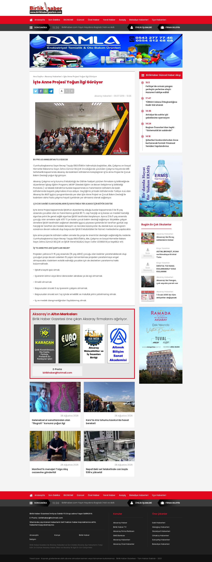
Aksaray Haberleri (53, 76)
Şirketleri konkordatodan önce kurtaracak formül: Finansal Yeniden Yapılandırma (162, 143)
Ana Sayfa (38, 76)
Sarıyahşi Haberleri (161, 539)
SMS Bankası (119, 535)
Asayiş (122, 19)
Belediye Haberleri (138, 19)
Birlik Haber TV (119, 527)
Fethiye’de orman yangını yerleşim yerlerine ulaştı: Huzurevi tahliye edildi (159, 89)
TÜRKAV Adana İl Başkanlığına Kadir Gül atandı (161, 103)
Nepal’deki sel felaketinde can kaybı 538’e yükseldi (107, 471)
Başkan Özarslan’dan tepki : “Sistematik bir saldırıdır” (160, 129)
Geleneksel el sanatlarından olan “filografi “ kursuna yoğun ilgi (51, 422)
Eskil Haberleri (158, 522)
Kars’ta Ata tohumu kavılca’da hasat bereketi (107, 422)
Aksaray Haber (120, 522)
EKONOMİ (68, 19)
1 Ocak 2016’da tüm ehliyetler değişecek (166, 296)
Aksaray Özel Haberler (123, 544)
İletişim (33, 539)
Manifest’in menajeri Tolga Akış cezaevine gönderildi (50, 471)
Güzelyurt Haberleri (161, 531)
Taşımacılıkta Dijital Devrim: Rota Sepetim (83, 27)
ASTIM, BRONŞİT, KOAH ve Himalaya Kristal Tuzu (167, 254)
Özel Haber (94, 19)
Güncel (80, 19)
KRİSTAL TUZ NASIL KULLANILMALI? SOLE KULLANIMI (166, 269)
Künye (57, 535)
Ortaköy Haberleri (160, 535)
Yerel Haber (109, 19)
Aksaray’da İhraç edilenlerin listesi (165, 238)
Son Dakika (54, 19)
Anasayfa (40, 19)
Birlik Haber (84, 535)
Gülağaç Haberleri (160, 527)
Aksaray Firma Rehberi (123, 531)
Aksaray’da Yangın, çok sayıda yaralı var (167, 282)
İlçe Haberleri (159, 19)
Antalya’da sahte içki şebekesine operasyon (158, 116)
